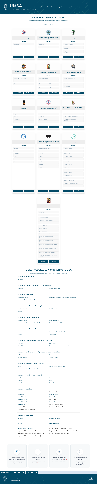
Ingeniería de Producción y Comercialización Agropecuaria (73, 47)
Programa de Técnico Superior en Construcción (46, 237)
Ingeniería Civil (67, 153)
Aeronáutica (41, 212)
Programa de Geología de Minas (45, 87)
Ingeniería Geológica (43, 81)
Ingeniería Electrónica (68, 161)
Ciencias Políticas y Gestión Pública (71, 116)
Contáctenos (80, 7)
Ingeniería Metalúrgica (68, 169)
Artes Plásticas (17, 116)
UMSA (42, 7)
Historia (40, 156)
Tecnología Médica (43, 122)
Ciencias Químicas (18, 151)
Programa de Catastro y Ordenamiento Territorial (47, 84)
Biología (16, 148)
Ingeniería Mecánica (68, 159)
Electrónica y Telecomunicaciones (46, 220)
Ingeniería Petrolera (68, 172)
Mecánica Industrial (43, 228)
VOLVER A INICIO (48, 24)
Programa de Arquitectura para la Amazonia (23, 122)
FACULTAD (18, 57)
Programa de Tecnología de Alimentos (47, 252)
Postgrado (60, 7)
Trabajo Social (67, 86)
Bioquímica (41, 44)
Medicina (41, 114)
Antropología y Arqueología (69, 78)
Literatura (41, 161)
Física (15, 156)
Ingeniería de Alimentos (69, 151)
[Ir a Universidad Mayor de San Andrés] (3, 4)
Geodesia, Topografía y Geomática (46, 233)
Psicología (41, 164)
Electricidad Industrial (43, 217)
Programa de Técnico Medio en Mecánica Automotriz (47, 249)
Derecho (65, 114)
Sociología (66, 83)
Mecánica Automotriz (43, 225)
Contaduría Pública (18, 81)
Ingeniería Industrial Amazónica (70, 177)
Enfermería (41, 116)
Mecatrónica (66, 167)
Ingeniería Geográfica (43, 78)
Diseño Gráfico (17, 119)
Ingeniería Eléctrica (68, 156)
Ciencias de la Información (44, 148)
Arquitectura (16, 114)
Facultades (50, 7)
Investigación (70, 7)
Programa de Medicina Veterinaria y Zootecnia (71, 51)
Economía (16, 83)
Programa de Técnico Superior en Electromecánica (46, 241)
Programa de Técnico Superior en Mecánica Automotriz (48, 245)
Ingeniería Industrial (68, 164)
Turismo (40, 167)
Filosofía (41, 153)
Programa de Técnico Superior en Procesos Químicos (48, 256)
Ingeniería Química (68, 175)
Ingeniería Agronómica (68, 44)
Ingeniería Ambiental (68, 148)
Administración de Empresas (20, 78)
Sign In (93, 7)
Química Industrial (43, 231)
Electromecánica (42, 223)
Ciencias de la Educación (44, 151)
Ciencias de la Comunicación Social (71, 81)
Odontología (16, 44)
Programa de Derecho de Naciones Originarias (71, 120)
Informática (16, 159)
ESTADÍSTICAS (29, 57)
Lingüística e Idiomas (43, 159)
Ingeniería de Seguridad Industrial (71, 186)
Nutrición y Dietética (43, 119)
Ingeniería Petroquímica (69, 180)
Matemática (16, 161)
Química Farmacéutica (43, 46)
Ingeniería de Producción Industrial (71, 183)
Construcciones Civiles (43, 215)
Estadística (16, 153)
